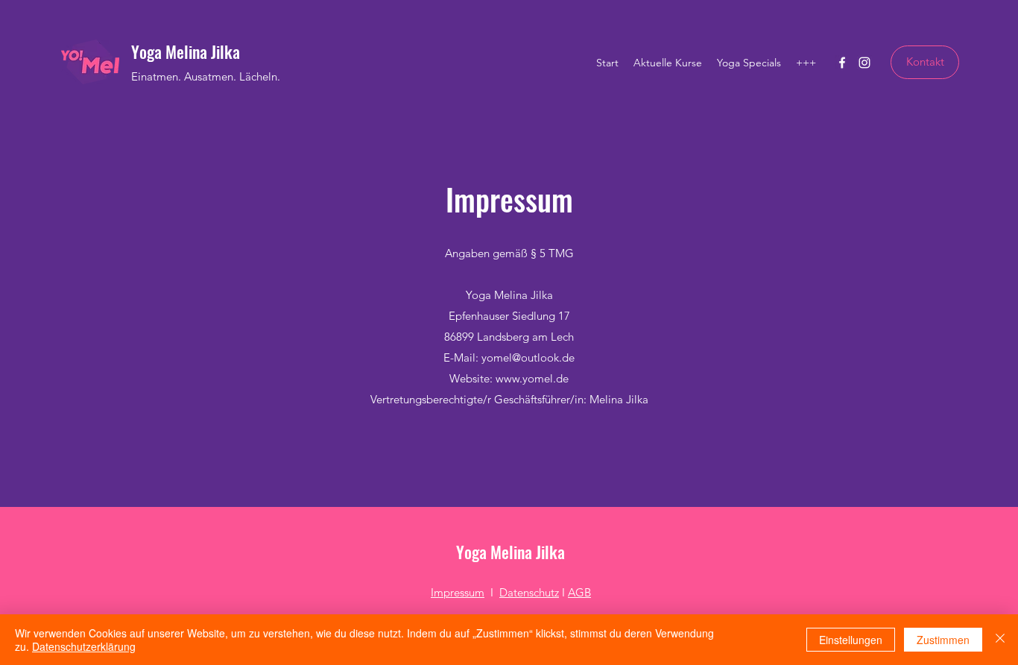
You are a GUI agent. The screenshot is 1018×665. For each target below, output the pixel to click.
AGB (579, 592)
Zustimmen (943, 639)
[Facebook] (842, 62)
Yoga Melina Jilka (185, 51)
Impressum (457, 592)
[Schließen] (1000, 639)
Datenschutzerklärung (84, 646)
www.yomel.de (532, 378)
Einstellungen (850, 639)
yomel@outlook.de (528, 357)
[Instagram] (864, 62)
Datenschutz (529, 592)
